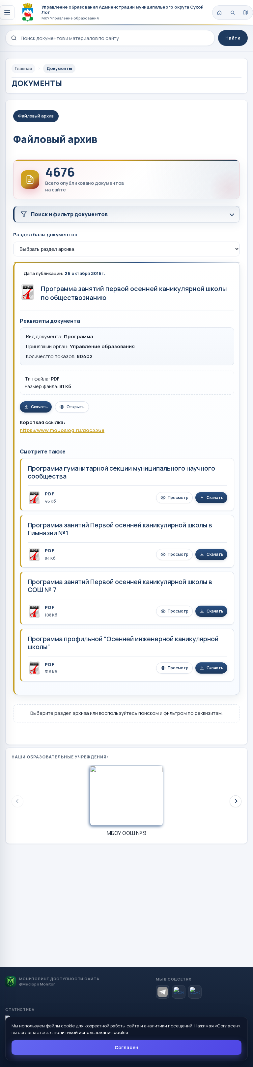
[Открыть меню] (7, 12)
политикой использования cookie (91, 1032)
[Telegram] (162, 992)
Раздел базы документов (45, 234)
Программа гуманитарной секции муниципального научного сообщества (121, 472)
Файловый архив (36, 116)
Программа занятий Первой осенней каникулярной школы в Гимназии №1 (120, 529)
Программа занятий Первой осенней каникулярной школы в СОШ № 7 (120, 586)
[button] (235, 801)
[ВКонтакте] (178, 992)
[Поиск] (232, 12)
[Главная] (219, 12)
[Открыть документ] (28, 292)
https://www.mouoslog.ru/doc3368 (62, 430)
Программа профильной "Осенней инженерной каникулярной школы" (123, 643)
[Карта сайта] (245, 12)
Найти (232, 38)
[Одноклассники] (195, 992)
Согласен (126, 1047)
